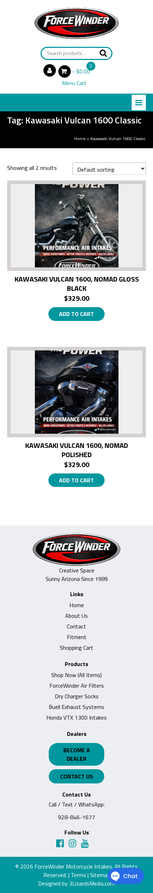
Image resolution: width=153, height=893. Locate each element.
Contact (76, 626)
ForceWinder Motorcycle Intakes (73, 866)
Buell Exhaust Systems (76, 707)
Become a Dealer (76, 754)
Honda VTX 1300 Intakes (76, 717)
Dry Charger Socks (77, 696)
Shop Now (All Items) (76, 675)
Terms (78, 875)
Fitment (76, 637)
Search (101, 53)
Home (80, 138)
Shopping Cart (76, 647)
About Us (76, 615)
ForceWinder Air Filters (76, 685)
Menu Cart (74, 83)
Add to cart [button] (76, 314)
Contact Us (76, 776)
